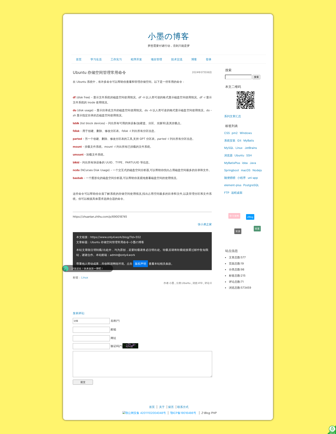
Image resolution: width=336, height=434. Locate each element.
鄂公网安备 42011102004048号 (145, 413)
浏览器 (228, 155)
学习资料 (234, 212)
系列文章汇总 (232, 116)
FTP (226, 192)
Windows (246, 133)
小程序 (241, 177)
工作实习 (116, 59)
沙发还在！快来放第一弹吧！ (63, 268)
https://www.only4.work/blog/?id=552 (115, 237)
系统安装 (229, 140)
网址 (113, 338)
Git (239, 140)
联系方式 (182, 407)
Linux (84, 277)
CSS (227, 133)
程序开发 (136, 59)
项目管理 (156, 59)
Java (253, 163)
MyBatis (248, 140)
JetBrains (251, 148)
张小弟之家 (205, 224)
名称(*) (115, 320)
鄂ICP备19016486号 (183, 413)
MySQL (229, 148)
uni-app (253, 177)
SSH (249, 155)
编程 (245, 236)
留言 (171, 407)
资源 (237, 226)
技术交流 (176, 59)
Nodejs (257, 170)
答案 (257, 226)
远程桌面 (236, 192)
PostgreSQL (251, 185)
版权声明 (140, 263)
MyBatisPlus (232, 163)
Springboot (231, 170)
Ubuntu (239, 155)
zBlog (250, 212)
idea (245, 163)
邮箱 (113, 329)
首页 (79, 59)
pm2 (235, 133)
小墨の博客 (168, 36)
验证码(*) (116, 346)
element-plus (232, 185)
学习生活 (96, 59)
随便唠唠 (229, 177)
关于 (162, 407)
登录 (208, 59)
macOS (245, 170)
